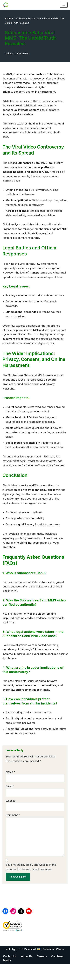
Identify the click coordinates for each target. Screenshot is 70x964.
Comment (13, 815)
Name (10, 772)
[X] (21, 911)
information (23, 53)
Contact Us (9, 956)
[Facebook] (5, 911)
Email (10, 786)
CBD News (19, 18)
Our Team (57, 956)
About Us (26, 956)
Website (10, 800)
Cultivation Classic (53, 949)
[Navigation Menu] (64, 5)
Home (8, 18)
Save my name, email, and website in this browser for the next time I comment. (31, 867)
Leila (10, 53)
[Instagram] (13, 911)
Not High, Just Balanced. (21, 949)
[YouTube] (29, 911)
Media (7, 960)
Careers (42, 956)
